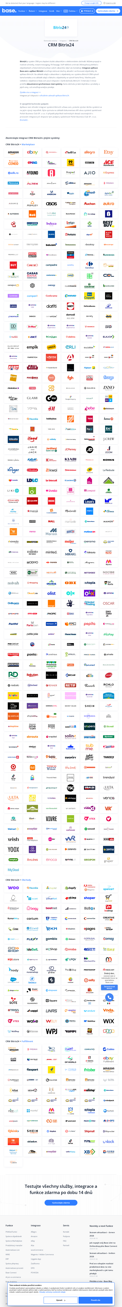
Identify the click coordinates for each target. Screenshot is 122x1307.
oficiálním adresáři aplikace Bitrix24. (54, 95)
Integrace (43, 11)
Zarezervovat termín (109, 987)
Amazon (34, 1236)
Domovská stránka (50, 41)
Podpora (66, 1236)
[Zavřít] (119, 970)
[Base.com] (9, 11)
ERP (7, 1259)
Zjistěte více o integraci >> (30, 92)
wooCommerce (37, 1250)
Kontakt (66, 1232)
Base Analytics (11, 1281)
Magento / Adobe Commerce (42, 1254)
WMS (8, 1254)
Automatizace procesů (14, 1268)
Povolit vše (95, 1300)
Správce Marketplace (14, 1241)
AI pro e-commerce (13, 1277)
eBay (33, 1241)
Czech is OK (111, 3)
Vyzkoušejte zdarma (106, 11)
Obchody (26, 879)
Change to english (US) (91, 3)
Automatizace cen (13, 1250)
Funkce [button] (21, 11)
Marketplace (28, 144)
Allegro (33, 1232)
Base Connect (11, 1272)
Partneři (66, 1245)
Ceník (51, 11)
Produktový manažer (14, 1245)
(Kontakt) (24, 120)
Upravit (59, 1300)
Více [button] (58, 11)
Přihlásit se (88, 11)
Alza (32, 1245)
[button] (70, 11)
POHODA (34, 1272)
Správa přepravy (12, 1263)
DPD (32, 1268)
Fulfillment (27, 1041)
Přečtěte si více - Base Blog (101, 1281)
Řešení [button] (32, 11)
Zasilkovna (35, 1263)
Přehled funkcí (11, 1232)
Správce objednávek (14, 1236)
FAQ (64, 1241)
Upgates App (36, 1259)
